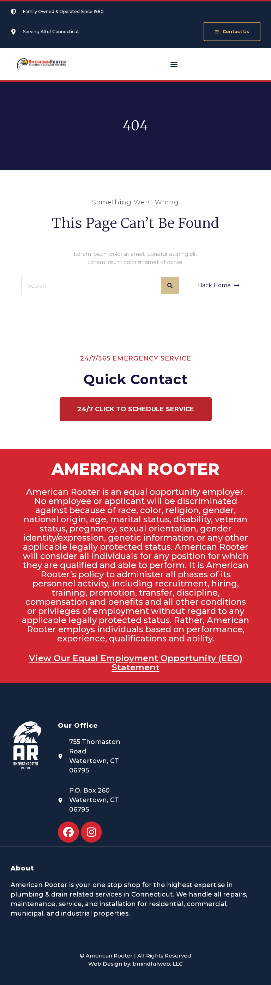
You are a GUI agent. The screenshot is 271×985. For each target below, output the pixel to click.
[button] (174, 64)
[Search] (170, 285)
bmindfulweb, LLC (158, 963)
